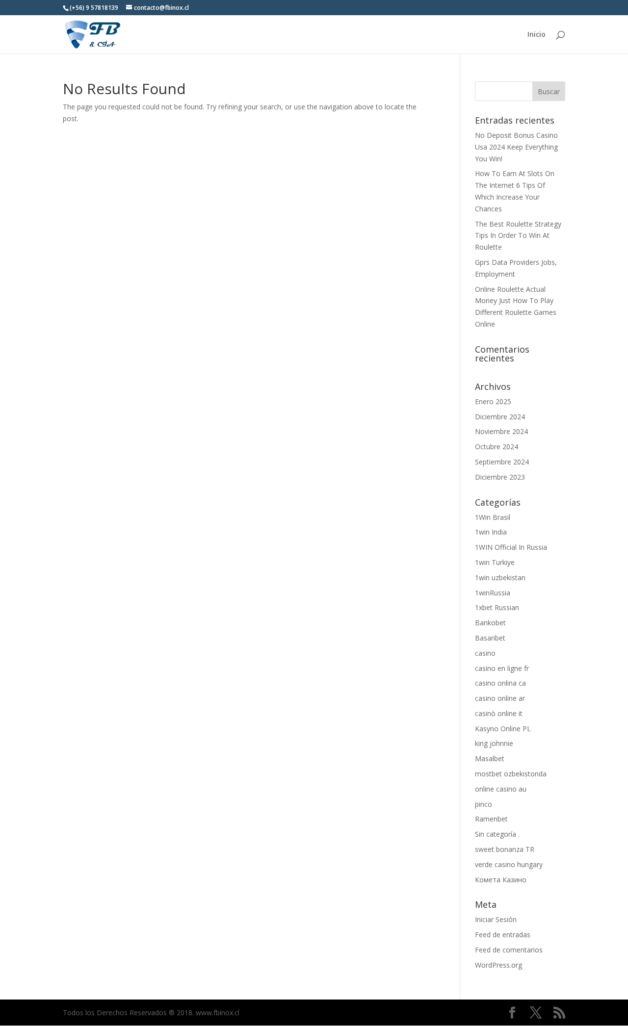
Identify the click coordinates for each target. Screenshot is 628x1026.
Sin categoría (495, 834)
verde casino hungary (509, 864)
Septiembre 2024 (502, 461)
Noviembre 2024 (501, 431)
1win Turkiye (495, 562)
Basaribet (490, 637)
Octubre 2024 (496, 446)
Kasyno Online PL (503, 728)
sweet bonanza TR (504, 849)
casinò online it (499, 713)
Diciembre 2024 (500, 416)
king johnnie (494, 743)
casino (485, 653)
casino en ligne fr (502, 668)
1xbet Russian (497, 607)
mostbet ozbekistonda (511, 773)
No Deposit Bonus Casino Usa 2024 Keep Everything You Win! (516, 146)
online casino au (500, 789)
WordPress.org (498, 965)
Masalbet (489, 758)
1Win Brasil (492, 517)
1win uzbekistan (500, 577)
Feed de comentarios (509, 949)
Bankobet (490, 622)
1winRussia (492, 592)
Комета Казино (500, 879)
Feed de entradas (502, 934)
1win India (491, 532)
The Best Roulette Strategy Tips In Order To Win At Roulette (518, 235)
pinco (483, 804)
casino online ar (500, 698)
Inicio (536, 35)
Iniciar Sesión (496, 919)
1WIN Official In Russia (511, 547)
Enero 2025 (493, 401)
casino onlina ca (500, 683)
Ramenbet (491, 818)
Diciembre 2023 (500, 477)
